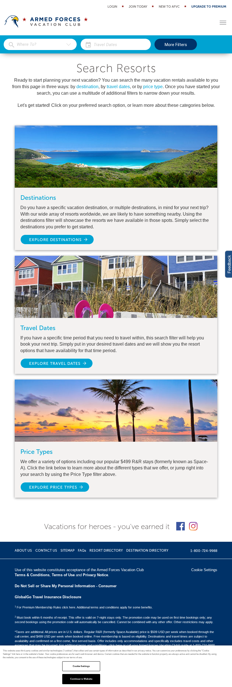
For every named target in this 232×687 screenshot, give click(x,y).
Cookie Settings (81, 666)
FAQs (82, 550)
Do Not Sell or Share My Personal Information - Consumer (66, 586)
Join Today (138, 6)
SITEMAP (67, 550)
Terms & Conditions (32, 575)
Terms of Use (63, 575)
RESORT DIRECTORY (106, 550)
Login (112, 6)
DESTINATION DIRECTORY (147, 550)
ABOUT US (23, 550)
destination (87, 86)
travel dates (118, 86)
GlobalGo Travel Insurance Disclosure (48, 597)
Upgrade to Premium (208, 6)
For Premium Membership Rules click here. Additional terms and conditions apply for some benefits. (84, 607)
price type (153, 86)
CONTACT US (46, 550)
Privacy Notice (95, 575)
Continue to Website (81, 679)
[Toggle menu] (223, 22)
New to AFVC (169, 6)
